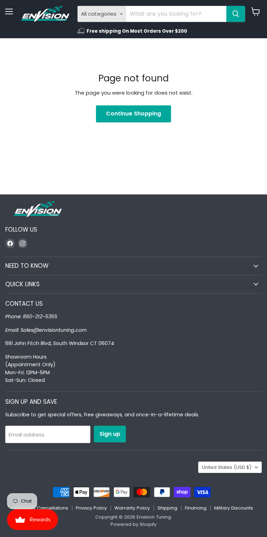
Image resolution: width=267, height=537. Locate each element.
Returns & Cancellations (41, 508)
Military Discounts (233, 508)
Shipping (167, 508)
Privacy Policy (91, 508)
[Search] (235, 14)
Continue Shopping (133, 114)
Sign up (109, 434)
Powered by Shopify (133, 524)
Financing (196, 508)
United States (226, 467)
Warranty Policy (132, 508)
